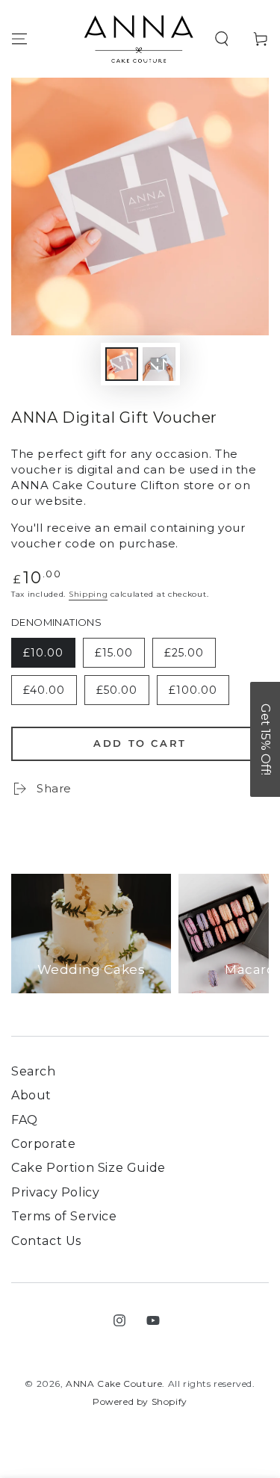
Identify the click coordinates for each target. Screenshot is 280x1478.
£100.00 (198, 694)
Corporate (43, 1144)
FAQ (24, 1120)
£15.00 (119, 657)
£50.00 (122, 694)
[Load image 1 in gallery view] (121, 364)
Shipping (88, 594)
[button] (221, 39)
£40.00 (49, 694)
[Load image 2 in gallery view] (159, 364)
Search (33, 1071)
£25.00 (190, 657)
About (31, 1095)
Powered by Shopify (140, 1401)
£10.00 (48, 657)
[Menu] (19, 39)
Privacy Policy (55, 1192)
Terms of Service (64, 1216)
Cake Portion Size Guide (88, 1168)
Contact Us (46, 1241)
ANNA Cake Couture (114, 1383)
